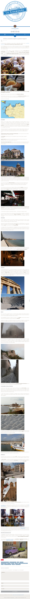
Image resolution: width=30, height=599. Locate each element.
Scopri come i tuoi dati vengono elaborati (18, 594)
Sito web (2, 588)
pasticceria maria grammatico (23, 563)
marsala (13, 563)
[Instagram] (11, 32)
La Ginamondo (15, 28)
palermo (16, 563)
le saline (9, 563)
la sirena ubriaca (4, 563)
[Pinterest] (18, 32)
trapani (13, 564)
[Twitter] (17, 32)
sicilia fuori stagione (8, 564)
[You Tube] (15, 32)
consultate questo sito (8, 310)
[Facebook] (13, 32)
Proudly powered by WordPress (9, 597)
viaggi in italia (18, 564)
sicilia (2, 564)
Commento (3, 573)
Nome (2, 583)
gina (2, 41)
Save (2, 559)
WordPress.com (23, 597)
